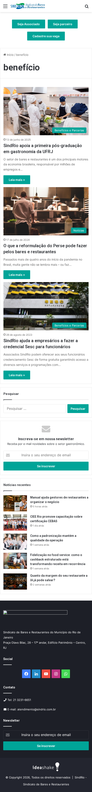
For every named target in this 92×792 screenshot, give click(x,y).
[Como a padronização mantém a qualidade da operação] (15, 542)
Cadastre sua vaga (46, 36)
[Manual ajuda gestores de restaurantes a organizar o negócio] (15, 503)
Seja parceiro (62, 24)
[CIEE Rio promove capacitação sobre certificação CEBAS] (15, 522)
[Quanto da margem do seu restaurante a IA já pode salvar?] (15, 581)
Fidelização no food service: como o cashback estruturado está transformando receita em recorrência (57, 559)
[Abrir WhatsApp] (81, 781)
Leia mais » (17, 180)
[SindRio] (28, 6)
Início (10, 54)
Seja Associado (28, 24)
